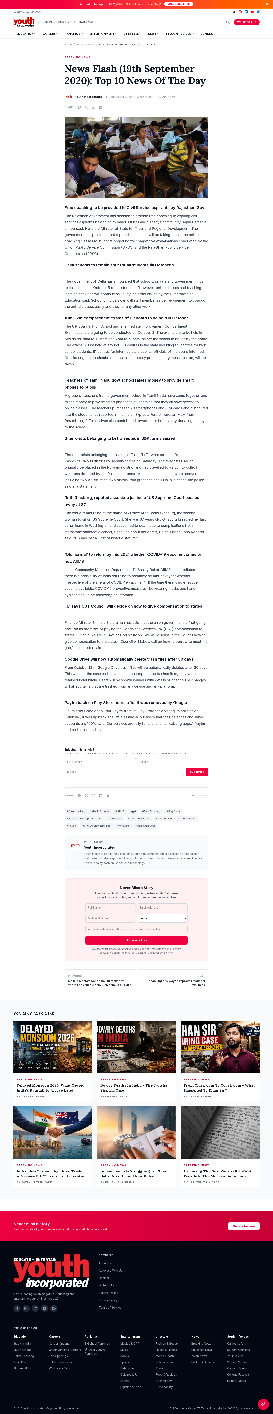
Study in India (22, 1343)
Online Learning (23, 1356)
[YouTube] (252, 11)
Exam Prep (20, 1362)
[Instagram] (240, 11)
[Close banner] (267, 4)
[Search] (228, 22)
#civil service (164, 818)
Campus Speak (237, 1368)
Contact (104, 1278)
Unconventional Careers (65, 1349)
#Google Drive (187, 818)
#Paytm (71, 825)
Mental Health (165, 1356)
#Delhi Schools (100, 811)
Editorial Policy (108, 1292)
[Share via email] (108, 107)
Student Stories (237, 1362)
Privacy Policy (108, 1300)
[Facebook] (258, 11)
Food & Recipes (166, 1374)
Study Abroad (22, 1349)
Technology (164, 1380)
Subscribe (197, 771)
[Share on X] (86, 107)
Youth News (199, 1356)
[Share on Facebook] (79, 107)
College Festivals (238, 1374)
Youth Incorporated (99, 847)
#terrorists (123, 825)
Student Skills (22, 1368)
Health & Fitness (166, 1349)
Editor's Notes (236, 1380)
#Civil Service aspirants (96, 825)
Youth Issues (235, 1356)
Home (68, 44)
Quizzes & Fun (129, 1374)
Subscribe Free (178, 3)
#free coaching (76, 811)
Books (124, 1356)
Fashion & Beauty (167, 1343)
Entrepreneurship (60, 1362)
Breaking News (85, 44)
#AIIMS (120, 811)
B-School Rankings (97, 1343)
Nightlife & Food (130, 1387)
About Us (105, 1263)
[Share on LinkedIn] (101, 107)
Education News (202, 1349)
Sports (124, 1362)
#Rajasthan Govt (145, 825)
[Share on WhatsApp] (93, 107)
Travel (160, 1368)
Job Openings (58, 1356)
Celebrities (127, 1368)
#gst (133, 811)
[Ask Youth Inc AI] (263, 1404)
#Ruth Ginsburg (151, 811)
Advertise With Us (110, 1270)
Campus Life (235, 1343)
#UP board (115, 818)
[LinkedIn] (246, 11)
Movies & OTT (129, 1343)
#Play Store (174, 811)
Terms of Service (110, 1307)
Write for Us (246, 22)
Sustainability (164, 1387)
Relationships (164, 1362)
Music (124, 1349)
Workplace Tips (59, 1368)
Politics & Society (202, 1362)
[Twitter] (234, 11)
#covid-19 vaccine (139, 818)
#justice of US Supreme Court (84, 818)
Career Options (59, 1343)
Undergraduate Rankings (95, 1351)
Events (124, 1380)
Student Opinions (238, 1349)
